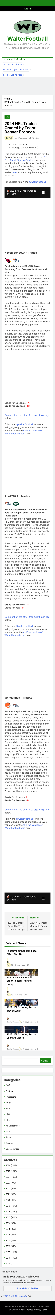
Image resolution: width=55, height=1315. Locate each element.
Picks (8, 1137)
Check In (20, 59)
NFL (7, 117)
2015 (8, 1229)
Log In (27, 8)
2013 (8, 1240)
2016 (8, 1223)
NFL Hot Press (13, 1126)
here (14, 172)
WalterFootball (27, 38)
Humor (9, 1103)
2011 (8, 1252)
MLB (8, 1108)
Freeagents (11, 1097)
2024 (8, 1177)
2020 (8, 1200)
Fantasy (9, 1091)
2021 (8, 1194)
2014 (8, 1234)
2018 (8, 1211)
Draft (8, 1085)
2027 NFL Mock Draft (12, 64)
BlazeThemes (26, 1309)
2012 (8, 1246)
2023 (8, 1183)
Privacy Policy (40, 1309)
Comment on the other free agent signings (27, 415)
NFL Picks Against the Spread (16, 69)
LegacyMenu (7, 59)
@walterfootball (37, 181)
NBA (8, 1114)
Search (45, 1061)
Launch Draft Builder (27, 1288)
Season (9, 1143)
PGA (8, 1131)
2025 (8, 1171)
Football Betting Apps (12, 75)
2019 (8, 1206)
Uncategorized (12, 1149)
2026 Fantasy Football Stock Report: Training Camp (19, 981)
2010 (8, 1258)
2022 (8, 1188)
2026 (8, 1165)
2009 (8, 1263)
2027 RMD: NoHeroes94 (15, 1296)
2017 (8, 1217)
